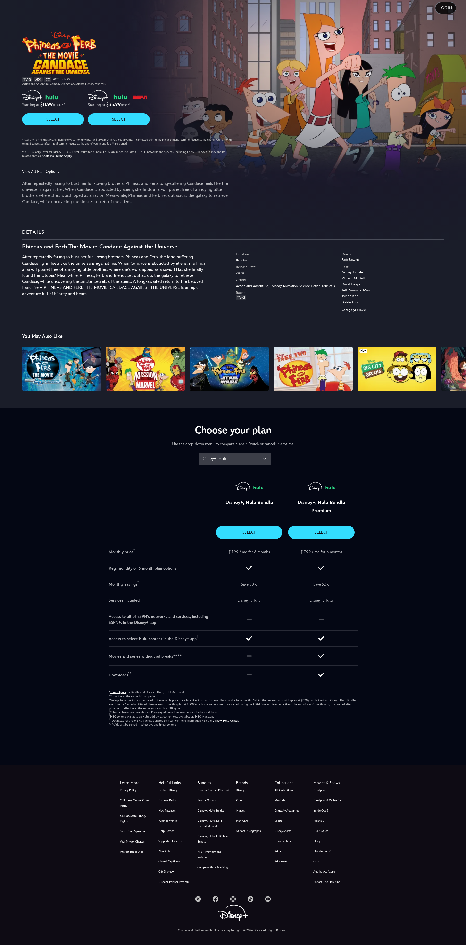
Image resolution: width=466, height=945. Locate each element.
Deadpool (319, 790)
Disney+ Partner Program (174, 881)
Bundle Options (206, 800)
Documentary (283, 841)
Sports (278, 820)
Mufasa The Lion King (326, 881)
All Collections (284, 790)
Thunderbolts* (322, 851)
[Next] (456, 368)
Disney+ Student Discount (213, 790)
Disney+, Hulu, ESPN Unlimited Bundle (210, 823)
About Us (164, 851)
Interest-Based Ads (131, 851)
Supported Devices (170, 841)
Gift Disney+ (166, 871)
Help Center (166, 831)
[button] (174, 783)
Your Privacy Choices (132, 841)
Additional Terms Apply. (57, 156)
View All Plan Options (40, 171)
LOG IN (445, 8)
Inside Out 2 (320, 810)
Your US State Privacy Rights (133, 818)
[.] (198, 899)
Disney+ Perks (167, 800)
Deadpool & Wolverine (327, 800)
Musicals (280, 800)
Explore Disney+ (168, 790)
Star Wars (242, 820)
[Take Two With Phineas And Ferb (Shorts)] (313, 369)
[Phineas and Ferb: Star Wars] (229, 369)
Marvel (240, 810)
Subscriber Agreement (133, 831)
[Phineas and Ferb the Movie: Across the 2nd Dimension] (61, 369)
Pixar (239, 800)
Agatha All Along (324, 871)
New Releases (167, 810)
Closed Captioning (170, 861)
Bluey (316, 841)
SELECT (53, 119)
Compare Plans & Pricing (212, 867)
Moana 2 (318, 820)
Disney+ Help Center (225, 720)
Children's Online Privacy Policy (135, 803)
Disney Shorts (283, 831)
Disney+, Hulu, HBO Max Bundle (213, 839)
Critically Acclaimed (287, 810)
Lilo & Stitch (320, 831)
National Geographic (248, 831)
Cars (316, 861)
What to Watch (167, 820)
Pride (278, 851)
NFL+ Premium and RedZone (209, 854)
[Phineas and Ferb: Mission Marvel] (145, 369)
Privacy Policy (128, 790)
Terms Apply (118, 692)
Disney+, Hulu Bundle (210, 810)
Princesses (281, 861)
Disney (240, 790)
